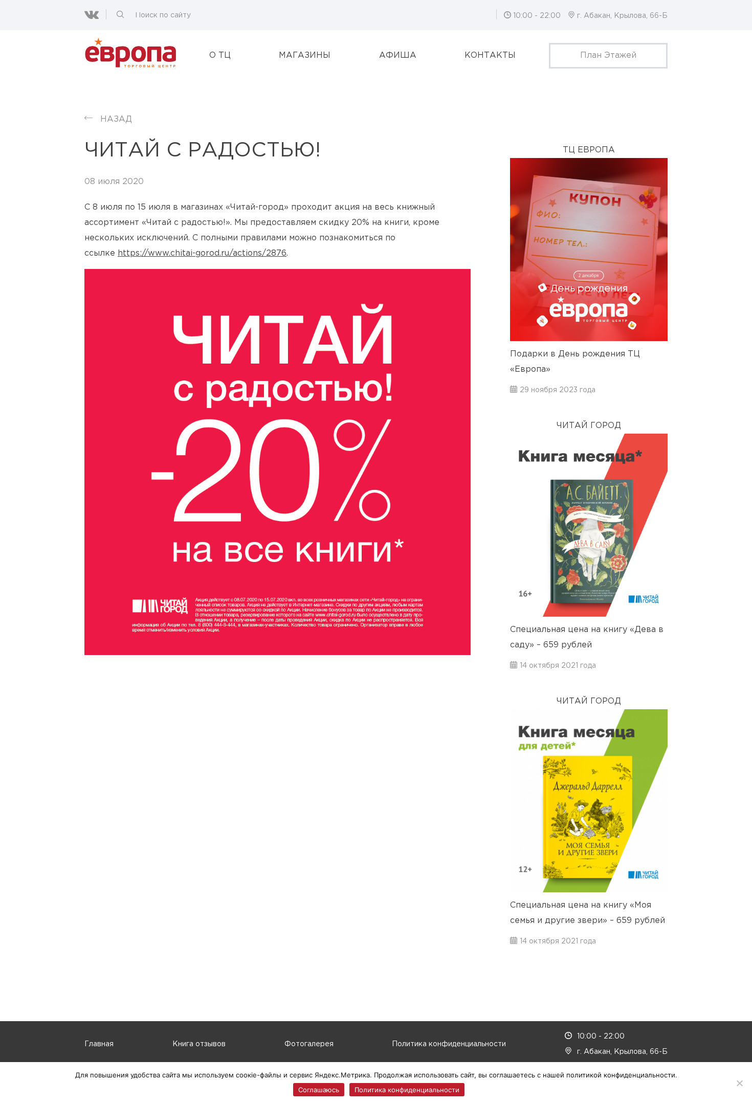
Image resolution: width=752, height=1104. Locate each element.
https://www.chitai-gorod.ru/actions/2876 (202, 253)
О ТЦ (220, 55)
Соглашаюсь (318, 1090)
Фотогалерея (309, 1044)
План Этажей (608, 55)
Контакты (490, 55)
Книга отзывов (199, 1044)
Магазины (304, 55)
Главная (99, 1044)
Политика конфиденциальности (449, 1044)
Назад (116, 119)
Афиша (397, 55)
